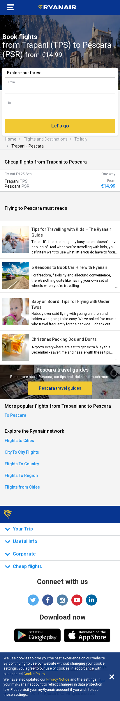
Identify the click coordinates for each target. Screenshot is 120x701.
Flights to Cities (19, 440)
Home (10, 139)
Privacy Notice (57, 679)
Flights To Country (22, 464)
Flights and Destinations (46, 139)
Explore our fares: (24, 72)
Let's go (60, 125)
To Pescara (15, 415)
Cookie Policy (34, 674)
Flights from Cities (22, 487)
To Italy (80, 139)
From (11, 82)
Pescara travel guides (60, 388)
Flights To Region (21, 475)
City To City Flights (22, 452)
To (9, 102)
